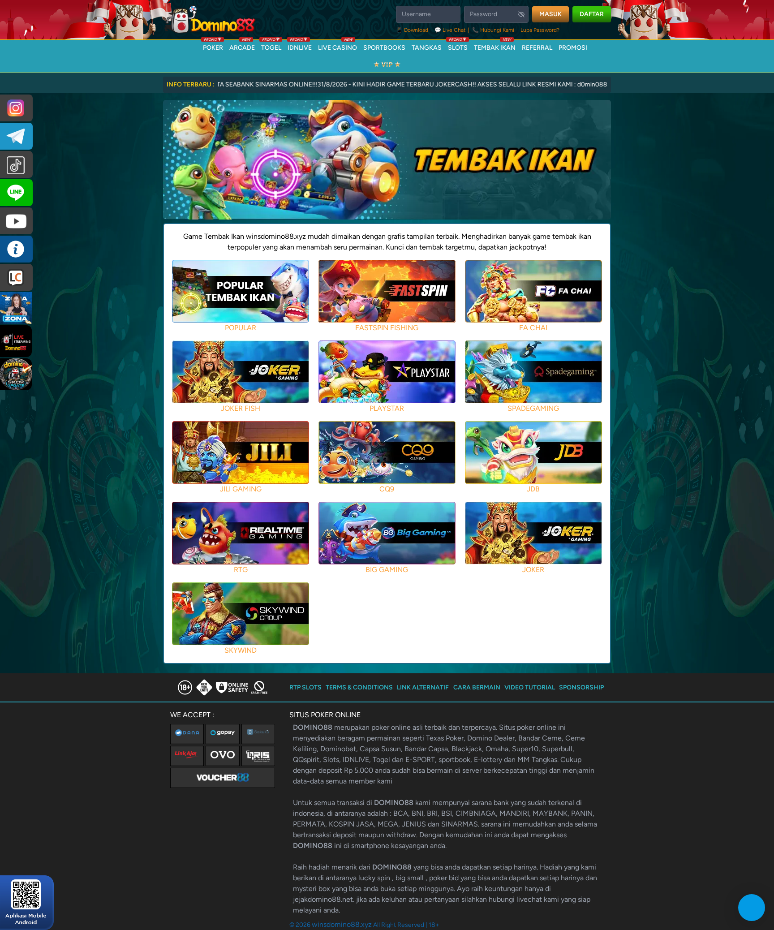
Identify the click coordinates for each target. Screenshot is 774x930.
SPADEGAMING (533, 408)
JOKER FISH (240, 408)
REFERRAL (537, 48)
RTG (241, 569)
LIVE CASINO (337, 46)
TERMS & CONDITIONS (359, 687)
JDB (533, 489)
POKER (213, 46)
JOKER (533, 569)
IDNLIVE (300, 46)
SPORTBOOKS (384, 48)
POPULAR (240, 327)
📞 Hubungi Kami (493, 30)
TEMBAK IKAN (495, 46)
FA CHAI (533, 327)
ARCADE (242, 46)
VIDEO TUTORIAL (529, 687)
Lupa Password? (539, 30)
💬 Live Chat (450, 30)
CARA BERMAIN (476, 687)
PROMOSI (573, 48)
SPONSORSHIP (581, 687)
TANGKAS (427, 48)
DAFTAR (592, 14)
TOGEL (271, 46)
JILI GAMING (241, 489)
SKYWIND (240, 650)
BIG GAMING (387, 569)
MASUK (550, 14)
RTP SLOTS (305, 687)
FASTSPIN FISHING (386, 327)
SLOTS (458, 46)
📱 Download (413, 30)
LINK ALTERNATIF (423, 687)
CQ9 (386, 489)
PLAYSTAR (387, 408)
